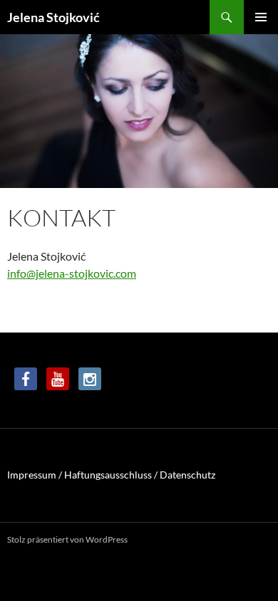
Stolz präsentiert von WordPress (67, 539)
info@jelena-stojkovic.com (71, 273)
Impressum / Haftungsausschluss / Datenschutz (111, 475)
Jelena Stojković (53, 17)
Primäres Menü (261, 17)
